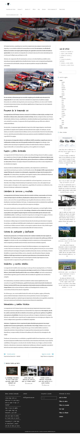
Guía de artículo (63, 397)
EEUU (63, 100)
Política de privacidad (64, 405)
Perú (63, 102)
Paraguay (63, 115)
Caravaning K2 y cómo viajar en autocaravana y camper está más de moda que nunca (67, 241)
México (63, 108)
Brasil (63, 117)
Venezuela (64, 109)
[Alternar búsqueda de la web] (21, 15)
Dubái (63, 124)
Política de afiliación (63, 413)
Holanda (63, 95)
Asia (60, 119)
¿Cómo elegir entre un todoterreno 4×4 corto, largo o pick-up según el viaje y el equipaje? (67, 151)
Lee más (72, 192)
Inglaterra (64, 89)
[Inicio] (25, 33)
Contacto (61, 417)
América (61, 97)
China (63, 120)
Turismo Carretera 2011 (50, 33)
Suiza (63, 91)
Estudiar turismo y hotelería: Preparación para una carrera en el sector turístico (45, 380)
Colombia (63, 106)
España (63, 82)
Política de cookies (63, 401)
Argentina (64, 98)
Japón (63, 122)
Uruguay (63, 113)
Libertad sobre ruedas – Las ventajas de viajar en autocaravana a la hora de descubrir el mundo (67, 274)
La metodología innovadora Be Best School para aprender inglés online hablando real (12, 380)
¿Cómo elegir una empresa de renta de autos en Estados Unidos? (29, 379)
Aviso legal (61, 409)
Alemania (63, 88)
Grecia (63, 93)
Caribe (63, 111)
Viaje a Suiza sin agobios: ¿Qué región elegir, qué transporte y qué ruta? (11, 410)
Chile (63, 104)
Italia (63, 84)
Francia (63, 86)
